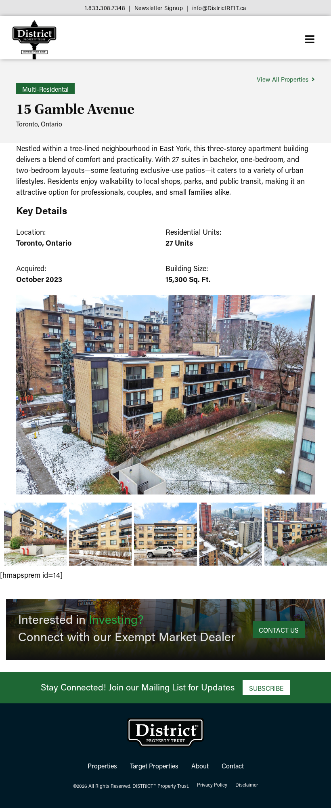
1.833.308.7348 (105, 8)
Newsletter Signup (158, 8)
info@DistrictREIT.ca (219, 8)
